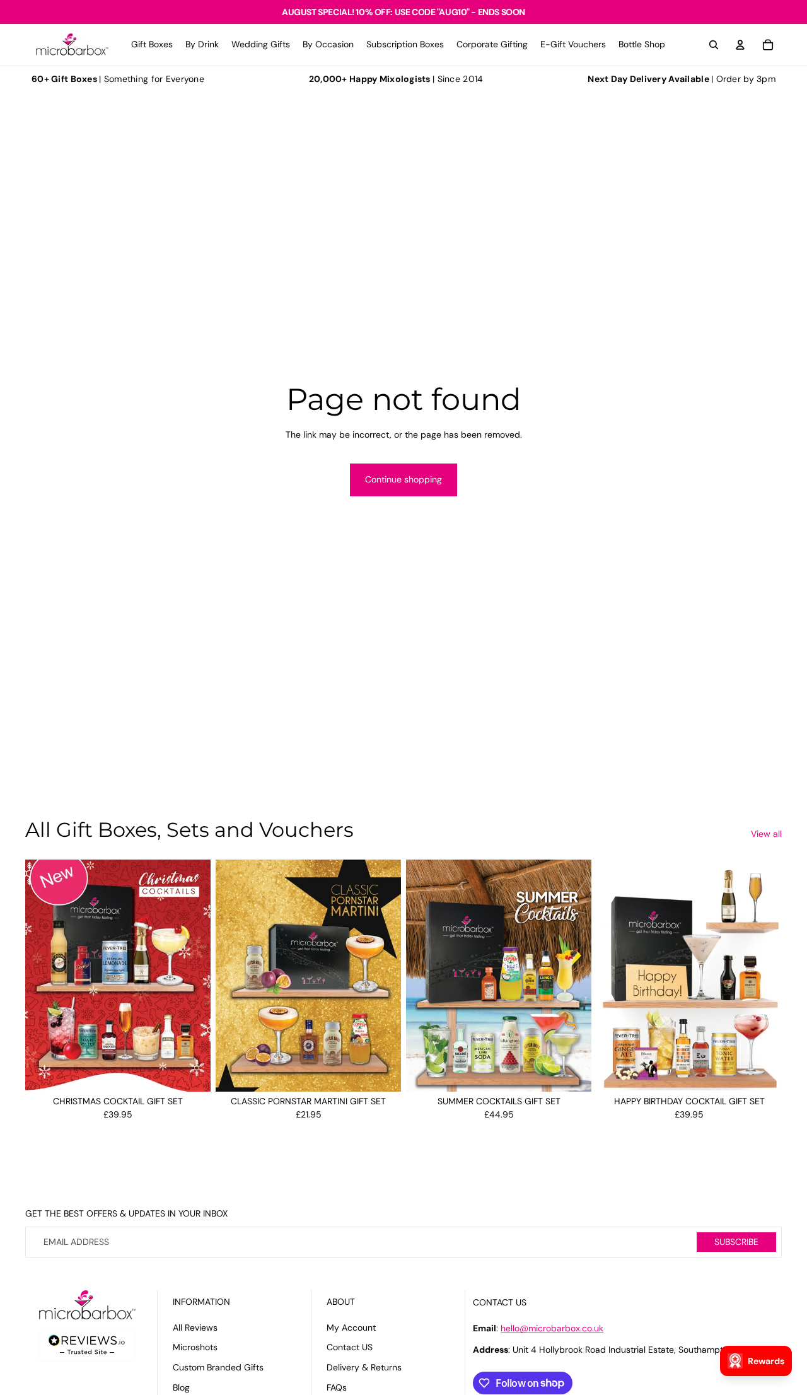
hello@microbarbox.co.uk (552, 1328)
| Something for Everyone (118, 79)
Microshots (195, 1347)
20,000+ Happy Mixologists (370, 79)
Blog (181, 1387)
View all (766, 833)
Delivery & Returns (364, 1367)
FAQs (337, 1387)
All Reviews (195, 1327)
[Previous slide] (44, 975)
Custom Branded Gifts (218, 1367)
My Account (351, 1327)
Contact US (350, 1347)
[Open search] (714, 45)
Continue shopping (403, 479)
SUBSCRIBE (736, 1241)
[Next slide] (192, 975)
